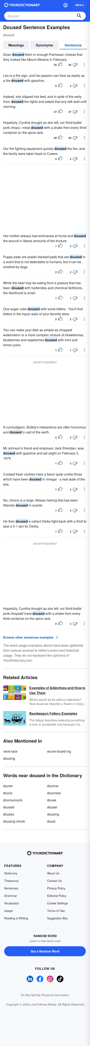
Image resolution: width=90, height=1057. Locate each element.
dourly (7, 793)
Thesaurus (11, 881)
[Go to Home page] (22, 4)
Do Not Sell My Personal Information (45, 995)
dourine (52, 785)
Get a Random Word (45, 951)
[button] (65, 5)
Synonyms (44, 45)
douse (51, 800)
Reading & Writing (16, 918)
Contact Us (54, 881)
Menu (80, 5)
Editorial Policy (56, 896)
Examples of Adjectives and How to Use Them (57, 690)
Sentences (73, 45)
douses (8, 814)
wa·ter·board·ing (59, 751)
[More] (84, 64)
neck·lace (10, 751)
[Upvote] (60, 64)
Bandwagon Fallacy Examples (53, 713)
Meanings (16, 45)
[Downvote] (74, 64)
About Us (53, 873)
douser (52, 807)
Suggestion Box (57, 918)
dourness (54, 793)
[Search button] (79, 16)
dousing (9, 758)
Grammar (10, 896)
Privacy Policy (56, 888)
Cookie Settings (57, 903)
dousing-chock (14, 821)
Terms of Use (56, 911)
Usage (8, 911)
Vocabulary (11, 903)
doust (51, 821)
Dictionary (10, 873)
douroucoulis (12, 800)
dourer (8, 785)
